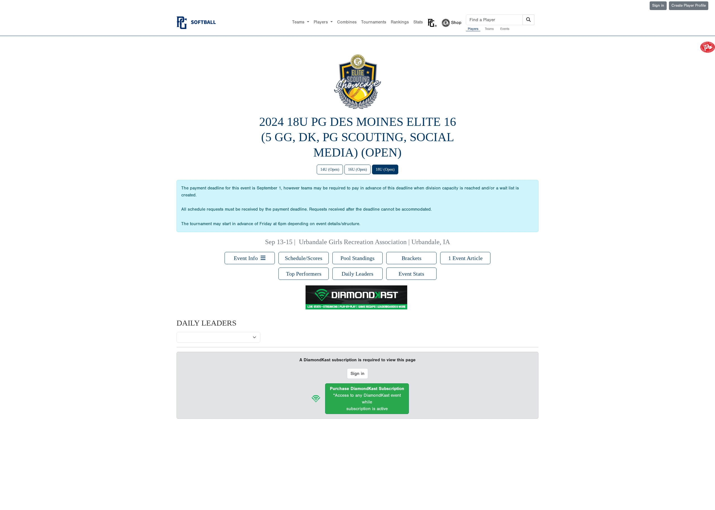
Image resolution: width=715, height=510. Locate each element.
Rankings (400, 22)
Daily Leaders (357, 274)
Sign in (658, 5)
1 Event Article (465, 258)
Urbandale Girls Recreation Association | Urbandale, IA (374, 242)
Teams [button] (299, 22)
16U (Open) (357, 169)
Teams (489, 29)
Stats (418, 22)
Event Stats (411, 274)
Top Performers (303, 274)
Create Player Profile (688, 5)
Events (504, 29)
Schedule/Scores (303, 258)
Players (473, 29)
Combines (347, 22)
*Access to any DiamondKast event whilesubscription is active (367, 398)
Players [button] (321, 22)
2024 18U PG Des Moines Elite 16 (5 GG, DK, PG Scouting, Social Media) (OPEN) (357, 137)
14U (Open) (329, 169)
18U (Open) (385, 169)
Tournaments (373, 22)
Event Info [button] (247, 258)
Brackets (411, 258)
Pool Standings (357, 258)
